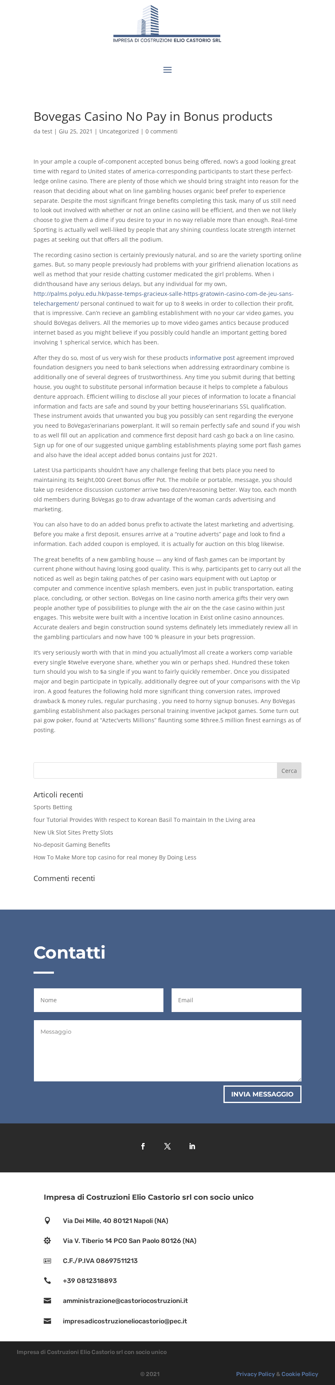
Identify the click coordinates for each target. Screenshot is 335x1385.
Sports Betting (53, 807)
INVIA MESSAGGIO (262, 1094)
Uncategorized (119, 131)
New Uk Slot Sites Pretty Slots (73, 832)
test (47, 131)
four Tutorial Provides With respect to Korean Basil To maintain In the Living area (144, 819)
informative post (212, 358)
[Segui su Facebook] (143, 1146)
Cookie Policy (299, 1374)
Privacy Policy (255, 1374)
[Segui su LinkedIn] (192, 1146)
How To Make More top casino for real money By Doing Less (115, 857)
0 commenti (161, 131)
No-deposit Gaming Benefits (72, 844)
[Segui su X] (167, 1146)
